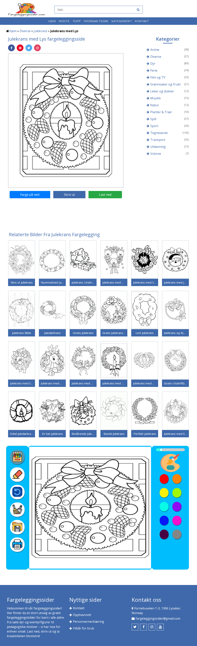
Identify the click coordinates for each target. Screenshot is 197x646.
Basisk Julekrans (114, 433)
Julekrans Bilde (21, 333)
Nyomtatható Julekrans (52, 282)
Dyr (152, 63)
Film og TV (157, 77)
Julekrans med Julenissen (175, 282)
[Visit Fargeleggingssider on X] (135, 627)
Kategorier (120, 21)
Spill (153, 119)
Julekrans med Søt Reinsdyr (21, 383)
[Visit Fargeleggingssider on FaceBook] (143, 627)
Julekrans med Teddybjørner (113, 282)
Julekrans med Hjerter (144, 383)
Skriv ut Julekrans (22, 282)
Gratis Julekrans (83, 333)
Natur (154, 105)
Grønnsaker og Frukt (165, 84)
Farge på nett (30, 194)
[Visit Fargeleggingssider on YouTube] (160, 627)
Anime (154, 50)
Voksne (155, 153)
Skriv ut (69, 194)
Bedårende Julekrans (83, 433)
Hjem (52, 21)
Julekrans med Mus (83, 383)
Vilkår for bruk (83, 628)
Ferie (153, 70)
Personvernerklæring (88, 621)
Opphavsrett (82, 615)
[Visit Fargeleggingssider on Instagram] (152, 627)
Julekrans (40, 31)
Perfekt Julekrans (145, 433)
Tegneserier (159, 133)
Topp (77, 21)
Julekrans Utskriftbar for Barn (83, 282)
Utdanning (158, 147)
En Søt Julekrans (52, 433)
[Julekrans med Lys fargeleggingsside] (66, 120)
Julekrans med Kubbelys (113, 383)
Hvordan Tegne (96, 21)
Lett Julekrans (145, 333)
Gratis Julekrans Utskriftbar (113, 333)
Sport (154, 126)
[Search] (138, 9)
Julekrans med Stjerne (144, 282)
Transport (157, 140)
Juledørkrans (52, 333)
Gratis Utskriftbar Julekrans (175, 383)
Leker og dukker (162, 91)
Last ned (105, 194)
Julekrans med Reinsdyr (52, 383)
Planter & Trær (161, 112)
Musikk (155, 98)
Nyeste (64, 21)
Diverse (25, 31)
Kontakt (142, 21)
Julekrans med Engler (175, 433)
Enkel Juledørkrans (21, 433)
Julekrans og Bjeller (175, 333)
